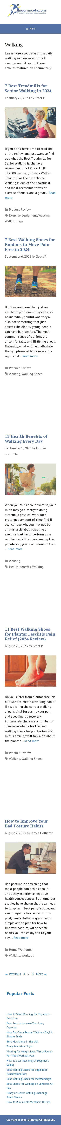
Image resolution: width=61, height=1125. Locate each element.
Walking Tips (14, 221)
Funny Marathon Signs (20, 1046)
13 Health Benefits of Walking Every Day (26, 439)
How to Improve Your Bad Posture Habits (26, 823)
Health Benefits (20, 567)
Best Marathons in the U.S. (22, 1041)
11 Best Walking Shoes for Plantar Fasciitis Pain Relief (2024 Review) (30, 634)
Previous (13, 974)
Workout (28, 955)
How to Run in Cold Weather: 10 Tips (28, 1102)
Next (41, 974)
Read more (29, 356)
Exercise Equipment (23, 215)
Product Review (20, 209)
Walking (44, 215)
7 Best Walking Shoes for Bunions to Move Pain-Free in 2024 (30, 244)
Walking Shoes (32, 374)
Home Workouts (20, 949)
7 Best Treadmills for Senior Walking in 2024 (28, 88)
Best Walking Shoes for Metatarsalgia (29, 1079)
